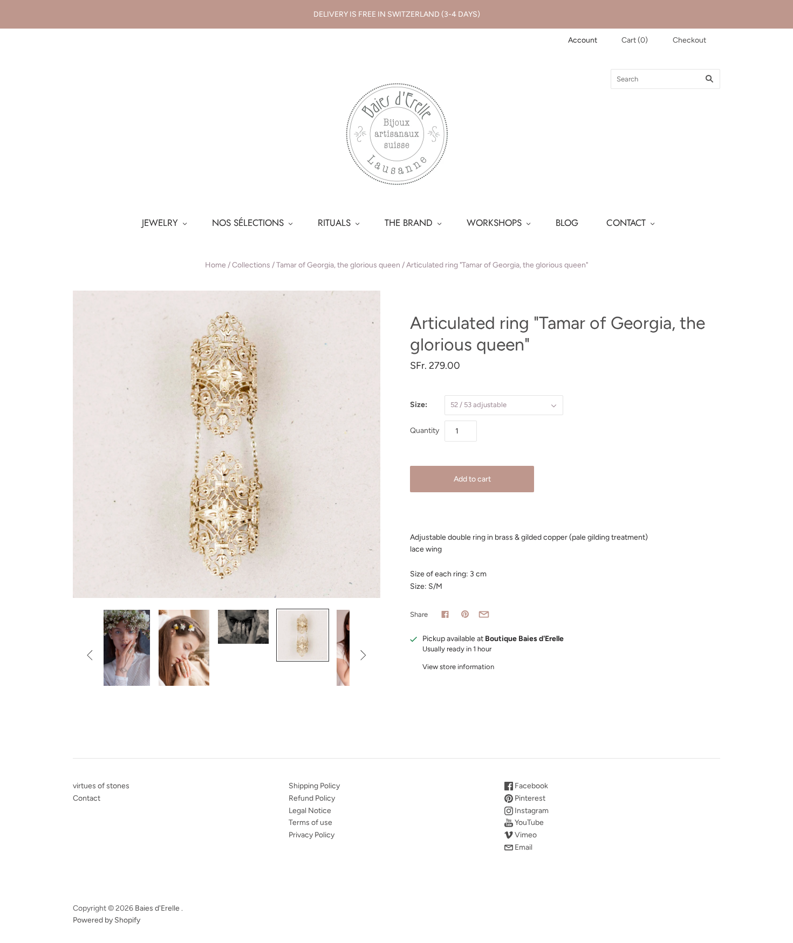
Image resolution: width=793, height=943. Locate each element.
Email (522, 847)
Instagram (531, 810)
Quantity (424, 430)
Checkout (689, 40)
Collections (251, 265)
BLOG (567, 222)
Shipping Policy (314, 785)
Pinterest (529, 798)
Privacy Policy (311, 834)
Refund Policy (312, 798)
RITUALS (334, 222)
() (634, 40)
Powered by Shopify (106, 920)
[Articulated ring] (124, 648)
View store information (458, 667)
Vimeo (525, 834)
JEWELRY (160, 222)
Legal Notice (310, 810)
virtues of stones (101, 785)
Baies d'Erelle (157, 908)
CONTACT (626, 222)
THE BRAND (409, 222)
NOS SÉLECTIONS (248, 222)
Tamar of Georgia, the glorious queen (338, 265)
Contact (86, 798)
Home (215, 265)
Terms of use (310, 822)
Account (582, 40)
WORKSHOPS (494, 222)
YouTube (528, 822)
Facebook (530, 785)
